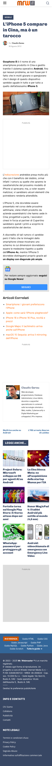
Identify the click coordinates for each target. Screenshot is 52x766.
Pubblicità (8, 715)
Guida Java (42, 645)
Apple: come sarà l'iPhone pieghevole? (27, 312)
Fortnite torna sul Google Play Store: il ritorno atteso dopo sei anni (13, 513)
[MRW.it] (26, 3)
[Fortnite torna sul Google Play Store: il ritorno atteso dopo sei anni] (14, 495)
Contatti (7, 720)
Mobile (8, 17)
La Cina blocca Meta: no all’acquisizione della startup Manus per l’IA (37, 476)
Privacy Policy (9, 742)
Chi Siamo (8, 706)
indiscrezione (11, 174)
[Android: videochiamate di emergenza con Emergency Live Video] (38, 532)
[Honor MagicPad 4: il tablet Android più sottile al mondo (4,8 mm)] (38, 495)
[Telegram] (26, 51)
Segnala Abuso (10, 751)
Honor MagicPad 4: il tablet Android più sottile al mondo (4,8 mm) (38, 513)
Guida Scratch (16, 648)
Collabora (7, 711)
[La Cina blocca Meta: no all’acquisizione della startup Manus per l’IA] (38, 458)
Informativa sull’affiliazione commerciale (22, 755)
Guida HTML (28, 639)
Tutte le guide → (34, 648)
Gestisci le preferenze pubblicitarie (19, 688)
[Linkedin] (12, 51)
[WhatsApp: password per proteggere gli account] (14, 532)
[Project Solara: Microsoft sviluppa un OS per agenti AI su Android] (14, 458)
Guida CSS (42, 639)
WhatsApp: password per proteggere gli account (12, 548)
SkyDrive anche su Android (12, 431)
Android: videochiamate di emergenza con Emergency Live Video (38, 550)
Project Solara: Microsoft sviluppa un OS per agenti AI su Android (13, 476)
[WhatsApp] (19, 51)
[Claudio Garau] (6, 43)
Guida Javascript (19, 642)
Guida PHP (36, 642)
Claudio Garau (18, 43)
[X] (6, 51)
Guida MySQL (10, 645)
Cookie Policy (9, 746)
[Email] (32, 51)
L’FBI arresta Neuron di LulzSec (38, 431)
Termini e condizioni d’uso (15, 737)
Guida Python (27, 645)
